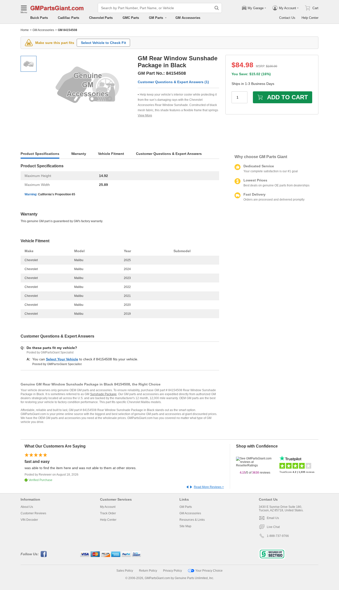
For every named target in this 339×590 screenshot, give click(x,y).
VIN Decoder (29, 519)
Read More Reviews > (209, 487)
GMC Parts (131, 18)
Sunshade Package (103, 394)
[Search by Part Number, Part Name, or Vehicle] (217, 8)
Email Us (273, 518)
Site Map (185, 526)
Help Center (310, 18)
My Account (107, 507)
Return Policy (148, 570)
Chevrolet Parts (101, 18)
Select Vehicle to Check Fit (103, 43)
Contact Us (287, 18)
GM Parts (185, 507)
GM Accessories (187, 18)
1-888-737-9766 (278, 536)
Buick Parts (39, 18)
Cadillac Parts (68, 18)
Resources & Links (192, 519)
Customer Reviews (33, 513)
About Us (27, 507)
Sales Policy (124, 570)
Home (25, 30)
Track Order (108, 513)
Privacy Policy (172, 570)
